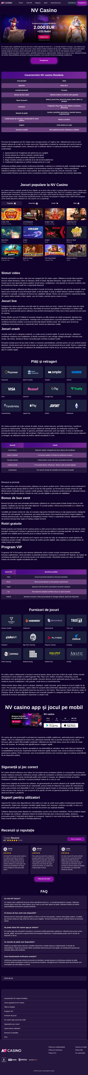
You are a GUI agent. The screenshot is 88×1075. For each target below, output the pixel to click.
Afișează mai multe (44, 878)
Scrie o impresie (76, 839)
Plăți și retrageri (9, 1007)
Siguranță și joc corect (11, 1024)
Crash (53, 203)
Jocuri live (31, 203)
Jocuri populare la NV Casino (14, 1003)
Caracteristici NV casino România (15, 998)
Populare (10, 203)
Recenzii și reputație (11, 1033)
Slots (75, 203)
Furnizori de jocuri (10, 1015)
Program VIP (8, 1011)
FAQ (5, 1037)
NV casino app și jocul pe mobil (15, 1020)
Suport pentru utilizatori (12, 1028)
